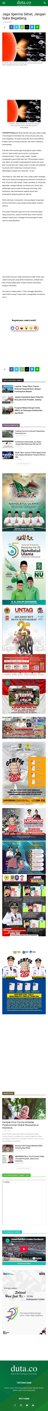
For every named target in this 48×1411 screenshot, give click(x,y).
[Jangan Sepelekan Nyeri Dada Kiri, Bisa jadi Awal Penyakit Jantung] (7, 400)
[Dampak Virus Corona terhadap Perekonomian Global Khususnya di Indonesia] (24, 1108)
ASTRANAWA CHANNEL (12, 1232)
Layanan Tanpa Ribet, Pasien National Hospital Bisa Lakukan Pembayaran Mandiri (28, 389)
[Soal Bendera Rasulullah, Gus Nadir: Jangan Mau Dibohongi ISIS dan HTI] (7, 444)
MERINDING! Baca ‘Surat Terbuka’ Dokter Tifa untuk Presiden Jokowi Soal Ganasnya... (29, 1159)
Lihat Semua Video (24, 1263)
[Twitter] (27, 1405)
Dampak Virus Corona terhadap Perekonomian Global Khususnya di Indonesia (20, 1125)
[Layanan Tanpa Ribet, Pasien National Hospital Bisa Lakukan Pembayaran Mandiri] (7, 389)
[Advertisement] (24, 83)
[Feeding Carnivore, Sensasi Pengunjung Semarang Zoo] (7, 434)
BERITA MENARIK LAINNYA (13, 380)
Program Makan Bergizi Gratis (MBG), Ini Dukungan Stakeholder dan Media (29, 410)
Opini (4, 1118)
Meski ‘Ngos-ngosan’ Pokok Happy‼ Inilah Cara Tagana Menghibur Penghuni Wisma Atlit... (30, 455)
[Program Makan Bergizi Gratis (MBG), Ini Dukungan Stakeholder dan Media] (7, 410)
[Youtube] (33, 1405)
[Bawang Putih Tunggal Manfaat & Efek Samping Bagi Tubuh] (7, 1148)
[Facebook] (15, 1405)
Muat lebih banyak (23, 464)
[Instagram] (21, 1405)
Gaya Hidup (6, 391)
